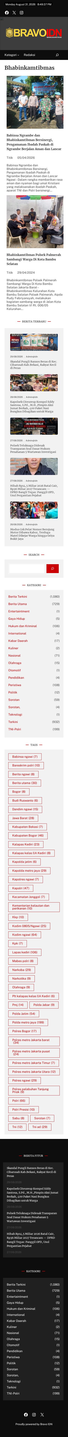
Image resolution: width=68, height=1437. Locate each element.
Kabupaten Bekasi (27, 827)
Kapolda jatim (24, 862)
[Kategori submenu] (18, 55)
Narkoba (21, 970)
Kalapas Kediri (25, 844)
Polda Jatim (23, 1014)
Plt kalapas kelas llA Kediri (33, 996)
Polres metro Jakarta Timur (33, 1063)
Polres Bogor (24, 1031)
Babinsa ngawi (25, 756)
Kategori (11, 55)
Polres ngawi (24, 1080)
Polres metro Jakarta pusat (31, 1053)
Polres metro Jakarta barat (30, 1041)
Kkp (18, 917)
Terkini (13, 722)
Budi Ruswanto (25, 800)
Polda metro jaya (28, 1022)
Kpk (17, 943)
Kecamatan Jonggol (28, 897)
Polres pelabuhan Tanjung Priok (30, 1090)
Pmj (18, 1005)
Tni (17, 1127)
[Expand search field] (55, 55)
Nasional (14, 655)
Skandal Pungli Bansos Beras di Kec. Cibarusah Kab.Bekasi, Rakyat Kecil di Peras (33, 365)
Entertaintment (18, 611)
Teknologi (15, 714)
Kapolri (20, 888)
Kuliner (13, 648)
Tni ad (39, 1127)
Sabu (18, 1118)
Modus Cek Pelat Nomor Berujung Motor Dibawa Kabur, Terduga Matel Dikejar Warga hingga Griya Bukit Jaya (32, 534)
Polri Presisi (23, 1109)
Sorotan (13, 700)
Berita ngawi (23, 774)
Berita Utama (17, 604)
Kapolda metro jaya (29, 870)
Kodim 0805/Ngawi (29, 926)
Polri (18, 1100)
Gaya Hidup (16, 619)
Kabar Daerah (18, 641)
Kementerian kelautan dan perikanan (30, 907)
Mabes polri (23, 961)
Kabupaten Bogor (28, 835)
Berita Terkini (17, 596)
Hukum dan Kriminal (22, 626)
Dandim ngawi (25, 809)
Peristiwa (14, 685)
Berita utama (24, 783)
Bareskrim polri (26, 765)
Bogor (19, 791)
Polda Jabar (44, 1005)
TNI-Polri (14, 729)
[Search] (52, 568)
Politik (12, 692)
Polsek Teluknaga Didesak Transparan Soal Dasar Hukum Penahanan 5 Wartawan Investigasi (33, 449)
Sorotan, (14, 707)
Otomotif (14, 670)
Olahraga (14, 663)
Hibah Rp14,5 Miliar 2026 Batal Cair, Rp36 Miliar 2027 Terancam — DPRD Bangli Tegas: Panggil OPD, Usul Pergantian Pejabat (34, 490)
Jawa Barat (23, 818)
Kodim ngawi (24, 935)
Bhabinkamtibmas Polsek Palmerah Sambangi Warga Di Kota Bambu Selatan (34, 259)
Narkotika (21, 978)
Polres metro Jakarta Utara (34, 1072)
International (17, 633)
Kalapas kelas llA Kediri (31, 853)
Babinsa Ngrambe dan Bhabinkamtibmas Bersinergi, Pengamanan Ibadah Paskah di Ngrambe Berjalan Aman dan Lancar (34, 142)
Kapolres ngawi (25, 879)
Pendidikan (16, 677)
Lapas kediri (24, 952)
